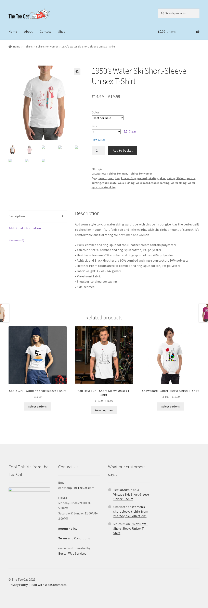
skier (163, 178)
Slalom (180, 178)
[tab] (38, 216)
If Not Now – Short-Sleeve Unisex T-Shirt (130, 528)
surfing (96, 183)
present (142, 178)
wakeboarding (160, 183)
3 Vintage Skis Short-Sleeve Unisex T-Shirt (131, 494)
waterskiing (108, 187)
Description (17, 216)
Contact (45, 31)
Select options (37, 406)
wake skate (109, 183)
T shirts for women (47, 46)
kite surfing (128, 178)
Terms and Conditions (74, 538)
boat (111, 178)
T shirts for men (116, 173)
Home (13, 31)
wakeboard (143, 183)
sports (191, 178)
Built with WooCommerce (48, 585)
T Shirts (28, 46)
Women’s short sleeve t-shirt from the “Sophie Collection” (130, 511)
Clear (132, 131)
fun (117, 178)
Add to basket (123, 150)
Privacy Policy (18, 585)
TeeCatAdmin (122, 490)
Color (95, 112)
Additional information (25, 228)
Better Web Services (72, 553)
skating (153, 178)
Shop (61, 31)
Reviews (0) (16, 240)
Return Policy (67, 528)
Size (94, 126)
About (28, 31)
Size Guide (99, 140)
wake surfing (126, 183)
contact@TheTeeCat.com (76, 488)
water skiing (178, 183)
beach (102, 178)
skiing (171, 178)
